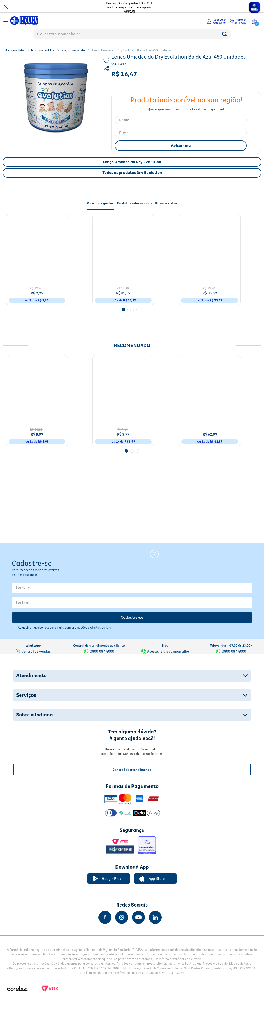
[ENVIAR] (181, 145)
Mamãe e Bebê (14, 50)
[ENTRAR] (217, 21)
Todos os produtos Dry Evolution (132, 173)
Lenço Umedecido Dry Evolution (132, 162)
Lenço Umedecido (72, 50)
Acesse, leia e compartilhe (168, 651)
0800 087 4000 (102, 651)
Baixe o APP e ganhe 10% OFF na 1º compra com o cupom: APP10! (129, 7)
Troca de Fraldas (42, 50)
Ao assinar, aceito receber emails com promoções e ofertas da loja (64, 627)
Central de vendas (36, 651)
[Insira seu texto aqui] (104, 917)
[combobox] (132, 35)
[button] (107, 69)
